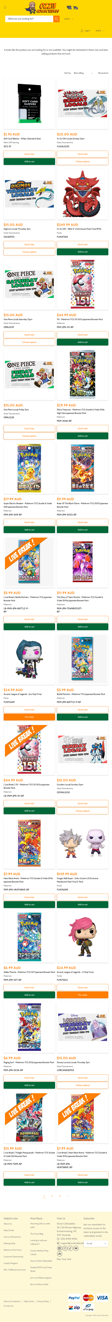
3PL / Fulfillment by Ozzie (15, 1269)
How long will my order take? (40, 1225)
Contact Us (8, 1306)
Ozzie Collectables (102, 1315)
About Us (8, 1223)
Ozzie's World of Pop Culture (39, 1252)
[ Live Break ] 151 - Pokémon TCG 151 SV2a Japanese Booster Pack (26, 786)
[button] (5, 7)
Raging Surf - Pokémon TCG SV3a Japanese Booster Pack (29, 1062)
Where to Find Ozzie (12, 1250)
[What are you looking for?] (56, 19)
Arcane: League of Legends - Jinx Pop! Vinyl (23, 694)
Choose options (83, 161)
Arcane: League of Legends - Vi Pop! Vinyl (75, 972)
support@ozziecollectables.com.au (77, 1243)
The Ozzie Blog (36, 1233)
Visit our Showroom (12, 1237)
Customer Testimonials (13, 1256)
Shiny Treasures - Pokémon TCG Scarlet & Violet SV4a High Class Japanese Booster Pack (80, 411)
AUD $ (67, 19)
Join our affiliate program (41, 1277)
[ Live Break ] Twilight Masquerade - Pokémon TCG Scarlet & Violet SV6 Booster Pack (29, 1154)
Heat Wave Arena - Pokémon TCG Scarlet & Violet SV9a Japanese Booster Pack (28, 880)
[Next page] (68, 1196)
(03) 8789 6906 (69, 1238)
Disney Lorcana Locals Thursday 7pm (73, 1062)
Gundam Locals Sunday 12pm (70, 784)
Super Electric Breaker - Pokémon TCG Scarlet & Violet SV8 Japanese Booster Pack (28, 505)
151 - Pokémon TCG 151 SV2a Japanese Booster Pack (80, 319)
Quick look (29, 154)
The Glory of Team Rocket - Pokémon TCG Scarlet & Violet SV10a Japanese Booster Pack (80, 599)
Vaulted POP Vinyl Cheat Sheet (41, 1269)
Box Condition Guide (39, 1284)
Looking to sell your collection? (38, 1242)
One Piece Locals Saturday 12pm (18, 319)
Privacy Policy (43, 1301)
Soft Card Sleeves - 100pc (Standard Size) (22, 138)
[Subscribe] (105, 1243)
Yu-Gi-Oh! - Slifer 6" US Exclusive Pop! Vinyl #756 (79, 229)
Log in (87, 30)
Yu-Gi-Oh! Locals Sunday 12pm (71, 138)
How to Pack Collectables (41, 1261)
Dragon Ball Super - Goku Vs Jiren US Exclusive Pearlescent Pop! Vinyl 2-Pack (77, 880)
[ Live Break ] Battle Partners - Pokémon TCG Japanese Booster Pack (28, 599)
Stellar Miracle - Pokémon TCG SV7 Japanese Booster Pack (29, 972)
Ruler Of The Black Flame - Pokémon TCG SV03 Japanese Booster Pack (82, 505)
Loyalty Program (11, 1263)
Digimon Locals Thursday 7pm (17, 229)
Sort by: (67, 73)
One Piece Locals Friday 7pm (16, 409)
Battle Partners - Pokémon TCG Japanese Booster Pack (81, 694)
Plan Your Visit (64, 1259)
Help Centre (9, 1230)
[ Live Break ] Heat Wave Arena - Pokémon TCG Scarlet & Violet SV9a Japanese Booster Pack (82, 1154)
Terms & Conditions (12, 1301)
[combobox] (32, 19)
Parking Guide (9, 1243)
